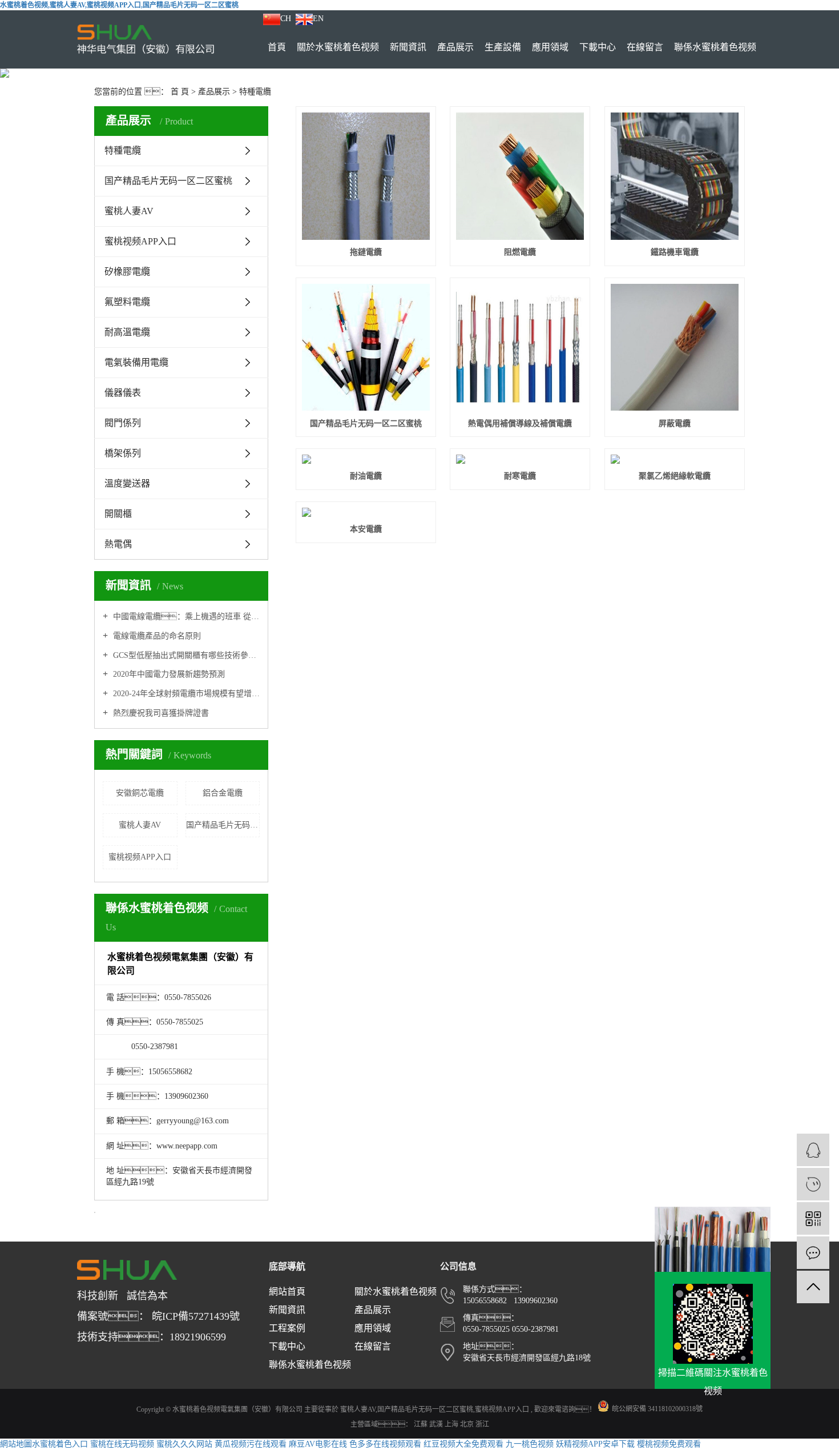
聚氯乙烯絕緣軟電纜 (675, 476)
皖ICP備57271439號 (196, 1316)
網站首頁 (287, 1291)
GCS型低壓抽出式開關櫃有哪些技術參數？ (185, 655)
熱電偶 (118, 544)
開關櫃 (118, 514)
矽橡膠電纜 (127, 271)
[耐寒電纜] (520, 459)
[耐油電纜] (366, 459)
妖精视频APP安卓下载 (595, 1444)
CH (285, 18)
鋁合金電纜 (223, 793)
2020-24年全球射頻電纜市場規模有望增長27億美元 (185, 693)
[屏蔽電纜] (675, 347)
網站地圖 (16, 1444)
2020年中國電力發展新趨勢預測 (168, 674)
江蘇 (421, 1424)
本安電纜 (366, 529)
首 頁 (180, 91)
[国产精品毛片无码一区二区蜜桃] (366, 347)
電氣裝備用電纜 (136, 362)
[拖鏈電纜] (366, 176)
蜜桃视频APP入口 (140, 241)
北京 (467, 1424)
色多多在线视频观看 (385, 1444)
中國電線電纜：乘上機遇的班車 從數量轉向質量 (185, 616)
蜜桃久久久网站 (184, 1444)
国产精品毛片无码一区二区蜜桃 (168, 181)
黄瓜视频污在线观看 (251, 1444)
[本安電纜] (366, 512)
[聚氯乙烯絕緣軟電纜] (675, 459)
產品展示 (455, 47)
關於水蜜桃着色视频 (338, 47)
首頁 (277, 47)
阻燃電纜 (520, 252)
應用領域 (550, 47)
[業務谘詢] (813, 1150)
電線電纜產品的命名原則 (156, 636)
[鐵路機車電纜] (675, 176)
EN (318, 18)
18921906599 (198, 1337)
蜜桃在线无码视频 (122, 1444)
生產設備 (503, 47)
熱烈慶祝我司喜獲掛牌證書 (160, 713)
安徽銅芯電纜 (140, 793)
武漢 (437, 1424)
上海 (452, 1424)
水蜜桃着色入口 (60, 1444)
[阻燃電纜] (520, 176)
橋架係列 (122, 453)
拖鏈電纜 (366, 252)
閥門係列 (122, 423)
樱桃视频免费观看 (669, 1444)
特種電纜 (255, 91)
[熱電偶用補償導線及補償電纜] (520, 347)
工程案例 (287, 1328)
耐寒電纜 (520, 476)
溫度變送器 (127, 483)
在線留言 (645, 47)
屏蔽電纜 (675, 423)
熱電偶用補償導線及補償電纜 (520, 423)
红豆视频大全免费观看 (463, 1444)
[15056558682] (813, 1184)
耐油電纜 (366, 476)
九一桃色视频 (530, 1444)
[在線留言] (813, 1252)
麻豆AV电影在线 (318, 1444)
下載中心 (597, 47)
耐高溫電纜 (127, 332)
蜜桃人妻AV (129, 211)
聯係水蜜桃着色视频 (715, 47)
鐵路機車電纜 (675, 252)
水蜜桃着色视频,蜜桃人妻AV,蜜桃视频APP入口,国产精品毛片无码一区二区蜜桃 (119, 5)
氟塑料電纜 (127, 302)
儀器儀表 (122, 392)
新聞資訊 (408, 47)
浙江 (482, 1424)
